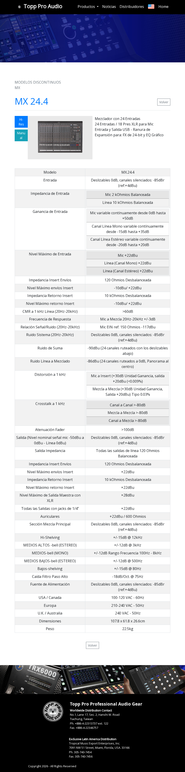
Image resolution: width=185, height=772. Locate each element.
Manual (21, 135)
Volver (163, 102)
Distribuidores (132, 6)
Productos (87, 6)
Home (163, 6)
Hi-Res (21, 121)
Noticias (109, 6)
